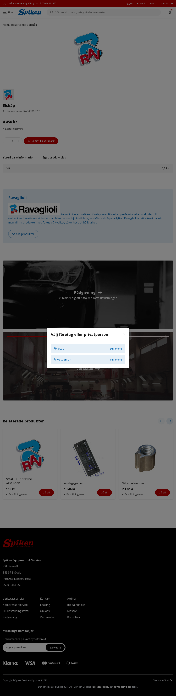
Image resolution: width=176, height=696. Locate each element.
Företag (88, 348)
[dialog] (88, 348)
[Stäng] (124, 334)
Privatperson (88, 359)
